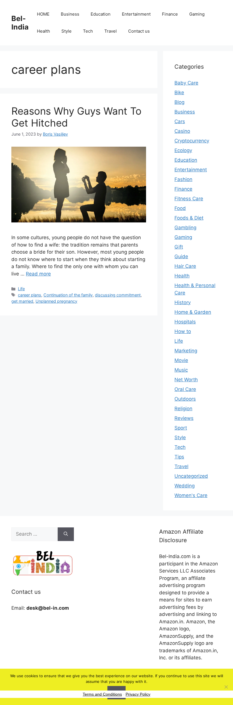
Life (21, 288)
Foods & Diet (188, 218)
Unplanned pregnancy (56, 301)
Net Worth (186, 379)
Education (101, 14)
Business (70, 14)
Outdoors (185, 399)
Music (181, 370)
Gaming (197, 14)
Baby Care (186, 83)
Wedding (184, 486)
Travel (110, 31)
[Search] (66, 534)
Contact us (139, 31)
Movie (181, 360)
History (182, 302)
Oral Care (185, 389)
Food (180, 208)
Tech (88, 31)
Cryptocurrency (191, 141)
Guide (181, 256)
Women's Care (190, 495)
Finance (170, 14)
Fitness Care (188, 198)
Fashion (183, 179)
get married (22, 301)
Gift (178, 247)
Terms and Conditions (102, 694)
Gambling (185, 227)
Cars (179, 121)
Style (66, 31)
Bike (179, 92)
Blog (179, 102)
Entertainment (136, 14)
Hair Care (185, 266)
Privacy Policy (138, 694)
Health (43, 31)
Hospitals (185, 322)
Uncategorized (191, 476)
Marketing (185, 350)
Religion (183, 408)
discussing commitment (118, 294)
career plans (29, 294)
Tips (179, 457)
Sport (180, 428)
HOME (43, 14)
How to (182, 331)
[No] (226, 687)
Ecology (183, 150)
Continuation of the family (68, 294)
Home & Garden (192, 312)
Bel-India (20, 22)
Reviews (184, 418)
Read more (38, 274)
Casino (182, 131)
